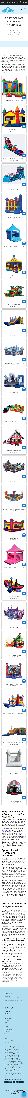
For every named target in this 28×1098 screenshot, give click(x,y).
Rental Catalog (8, 1029)
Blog (5, 1022)
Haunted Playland (14, 480)
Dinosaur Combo (14, 304)
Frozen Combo (14, 392)
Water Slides (16, 28)
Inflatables (6, 28)
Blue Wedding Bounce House (14, 246)
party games (5, 831)
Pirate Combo (14, 596)
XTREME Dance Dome (14, 801)
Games (23, 28)
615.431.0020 (8, 1003)
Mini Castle (14, 538)
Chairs (6, 1036)
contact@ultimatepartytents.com (13, 1000)
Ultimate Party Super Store (13, 1057)
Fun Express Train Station (14, 421)
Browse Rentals (8, 1031)
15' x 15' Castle (14, 129)
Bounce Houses (8, 1040)
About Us (6, 1013)
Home (8, 52)
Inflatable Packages (14, 34)
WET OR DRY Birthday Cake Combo (15, 742)
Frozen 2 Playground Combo (14, 363)
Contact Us (7, 1016)
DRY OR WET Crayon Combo (14, 334)
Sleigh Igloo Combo (14, 655)
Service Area (7, 1018)
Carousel (14, 275)
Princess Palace (14, 626)
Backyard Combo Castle (14, 217)
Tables (6, 1038)
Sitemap (6, 1042)
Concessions (14, 30)
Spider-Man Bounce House (14, 684)
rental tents (18, 837)
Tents (5, 1033)
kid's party (4, 891)
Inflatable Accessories (14, 32)
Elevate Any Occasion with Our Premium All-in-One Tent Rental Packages (14, 3)
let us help (22, 978)
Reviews (6, 1020)
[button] (16, 9)
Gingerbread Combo (14, 450)
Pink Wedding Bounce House (14, 567)
